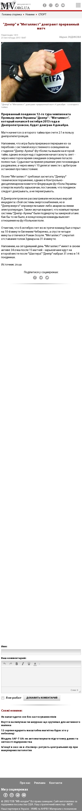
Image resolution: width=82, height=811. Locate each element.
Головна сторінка (12, 14)
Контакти (55, 783)
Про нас (25, 783)
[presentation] (4, 664)
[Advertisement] (41, 468)
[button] (4, 664)
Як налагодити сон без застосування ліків (28, 717)
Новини (30, 14)
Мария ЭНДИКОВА (70, 37)
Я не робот (14, 697)
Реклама (39, 783)
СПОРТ (42, 14)
